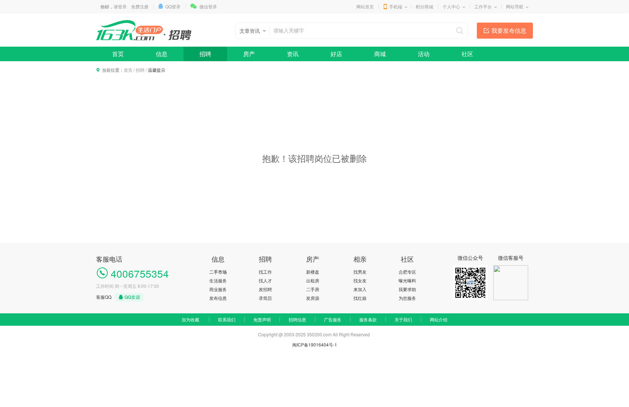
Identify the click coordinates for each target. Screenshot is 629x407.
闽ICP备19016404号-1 (314, 344)
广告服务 (332, 319)
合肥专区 (407, 272)
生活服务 (218, 280)
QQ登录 (173, 6)
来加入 (360, 289)
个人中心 (451, 6)
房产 (249, 54)
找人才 (265, 280)
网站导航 (514, 6)
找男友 (360, 272)
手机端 (395, 6)
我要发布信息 (508, 30)
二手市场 (218, 272)
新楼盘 (312, 272)
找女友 (360, 280)
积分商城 (424, 6)
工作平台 (483, 6)
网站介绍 (438, 319)
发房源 (312, 298)
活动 (424, 54)
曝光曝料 (407, 280)
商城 (380, 54)
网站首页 (365, 6)
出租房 (312, 280)
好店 (336, 54)
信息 (161, 54)
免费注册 (140, 6)
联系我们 (227, 319)
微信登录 (208, 6)
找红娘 (360, 298)
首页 (118, 54)
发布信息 (218, 298)
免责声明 (262, 319)
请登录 (120, 6)
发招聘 (265, 289)
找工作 (265, 272)
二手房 (312, 289)
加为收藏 (190, 319)
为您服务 (407, 298)
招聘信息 (297, 319)
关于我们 (403, 319)
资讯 (292, 54)
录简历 (265, 298)
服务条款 (368, 319)
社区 (467, 54)
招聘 (205, 54)
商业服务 (218, 289)
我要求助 (407, 289)
